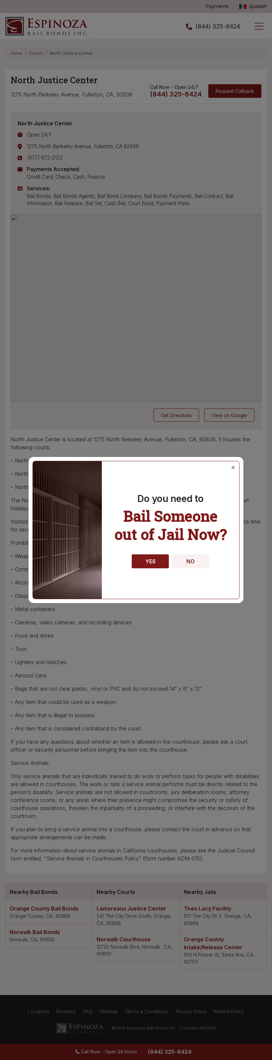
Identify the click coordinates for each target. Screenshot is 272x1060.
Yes (150, 561)
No (190, 561)
